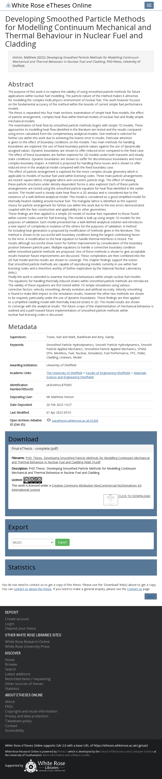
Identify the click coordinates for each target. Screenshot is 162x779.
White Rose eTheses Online (52, 5)
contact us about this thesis (32, 589)
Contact (11, 725)
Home (10, 659)
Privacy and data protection (26, 716)
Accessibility (14, 730)
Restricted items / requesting (28, 679)
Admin (151, 596)
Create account (17, 619)
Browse (11, 664)
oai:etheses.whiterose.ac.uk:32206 (75, 421)
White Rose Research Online (27, 641)
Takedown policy (18, 721)
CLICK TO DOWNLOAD (134, 496)
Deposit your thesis (20, 628)
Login (9, 623)
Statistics (12, 688)
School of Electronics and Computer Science (126, 751)
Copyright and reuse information (31, 711)
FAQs (9, 706)
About (10, 701)
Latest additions (17, 674)
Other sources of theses (24, 683)
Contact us (134, 589)
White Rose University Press (27, 646)
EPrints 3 (62, 751)
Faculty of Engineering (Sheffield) (108, 373)
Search (10, 669)
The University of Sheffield (64, 373)
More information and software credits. (66, 755)
